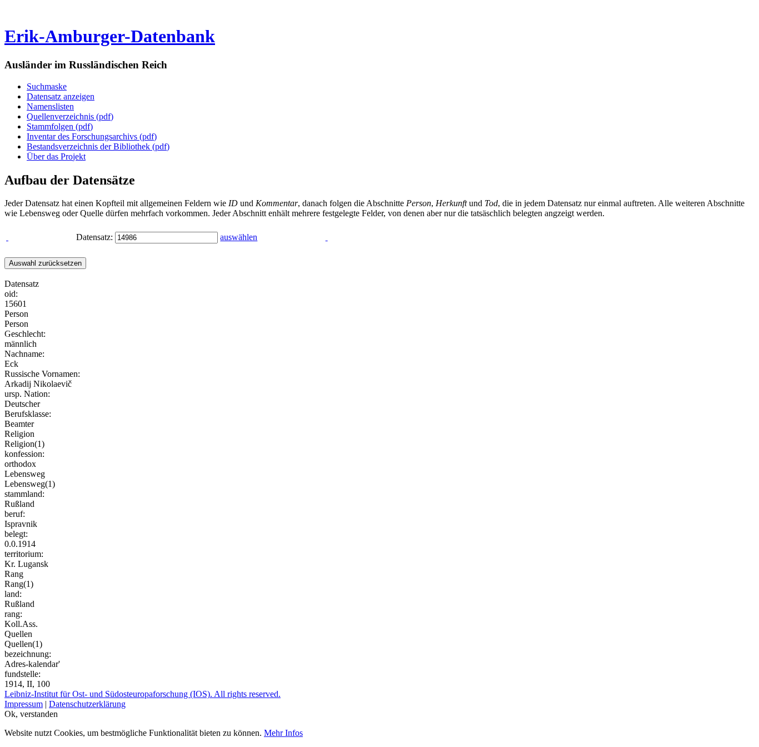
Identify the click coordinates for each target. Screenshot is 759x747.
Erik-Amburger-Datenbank (109, 36)
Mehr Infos (283, 733)
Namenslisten (50, 106)
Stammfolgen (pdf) (60, 126)
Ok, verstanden (31, 714)
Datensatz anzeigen (60, 96)
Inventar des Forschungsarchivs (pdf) (92, 136)
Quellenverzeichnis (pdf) (70, 116)
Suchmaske (47, 86)
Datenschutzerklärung (87, 704)
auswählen (238, 237)
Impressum (23, 704)
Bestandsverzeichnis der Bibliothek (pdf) (98, 146)
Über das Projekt (56, 156)
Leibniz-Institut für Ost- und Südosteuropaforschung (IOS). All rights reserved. (142, 694)
